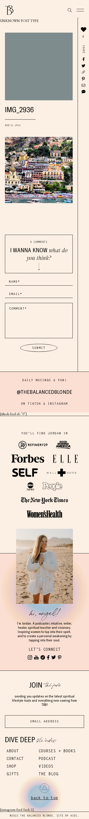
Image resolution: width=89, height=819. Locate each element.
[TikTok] (43, 657)
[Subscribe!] (36, 657)
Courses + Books (57, 751)
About (12, 751)
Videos (46, 766)
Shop (11, 766)
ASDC (73, 815)
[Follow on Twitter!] (53, 657)
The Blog (48, 774)
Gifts (12, 774)
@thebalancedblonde (44, 392)
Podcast (47, 758)
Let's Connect (44, 649)
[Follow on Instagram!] (30, 657)
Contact (15, 758)
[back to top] (44, 788)
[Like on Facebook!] (48, 657)
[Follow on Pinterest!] (59, 657)
